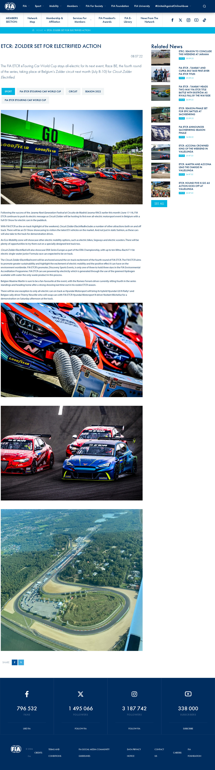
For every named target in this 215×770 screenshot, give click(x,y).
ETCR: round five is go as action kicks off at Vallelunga (194, 186)
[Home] (10, 6)
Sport (8, 91)
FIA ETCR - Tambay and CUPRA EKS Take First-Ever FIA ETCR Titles (194, 70)
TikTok (204, 20)
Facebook (172, 20)
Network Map (32, 19)
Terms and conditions (54, 752)
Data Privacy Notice (134, 752)
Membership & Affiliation (54, 19)
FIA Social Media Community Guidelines (94, 752)
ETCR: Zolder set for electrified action (68, 30)
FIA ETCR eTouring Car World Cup (40, 91)
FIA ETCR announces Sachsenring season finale (192, 130)
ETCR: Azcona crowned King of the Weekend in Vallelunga (194, 148)
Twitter (180, 20)
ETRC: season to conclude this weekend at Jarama (195, 53)
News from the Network (149, 19)
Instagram (188, 20)
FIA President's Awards (107, 19)
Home (39, 30)
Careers (177, 752)
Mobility (54, 6)
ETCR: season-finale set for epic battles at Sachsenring (193, 111)
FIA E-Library (128, 19)
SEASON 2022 (93, 91)
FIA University (142, 6)
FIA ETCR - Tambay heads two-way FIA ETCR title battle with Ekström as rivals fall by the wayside (194, 91)
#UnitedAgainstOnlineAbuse (171, 6)
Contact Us (159, 752)
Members (72, 6)
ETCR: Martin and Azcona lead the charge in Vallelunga (195, 167)
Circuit (73, 91)
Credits (38, 752)
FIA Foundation (120, 6)
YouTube (196, 20)
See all (159, 203)
